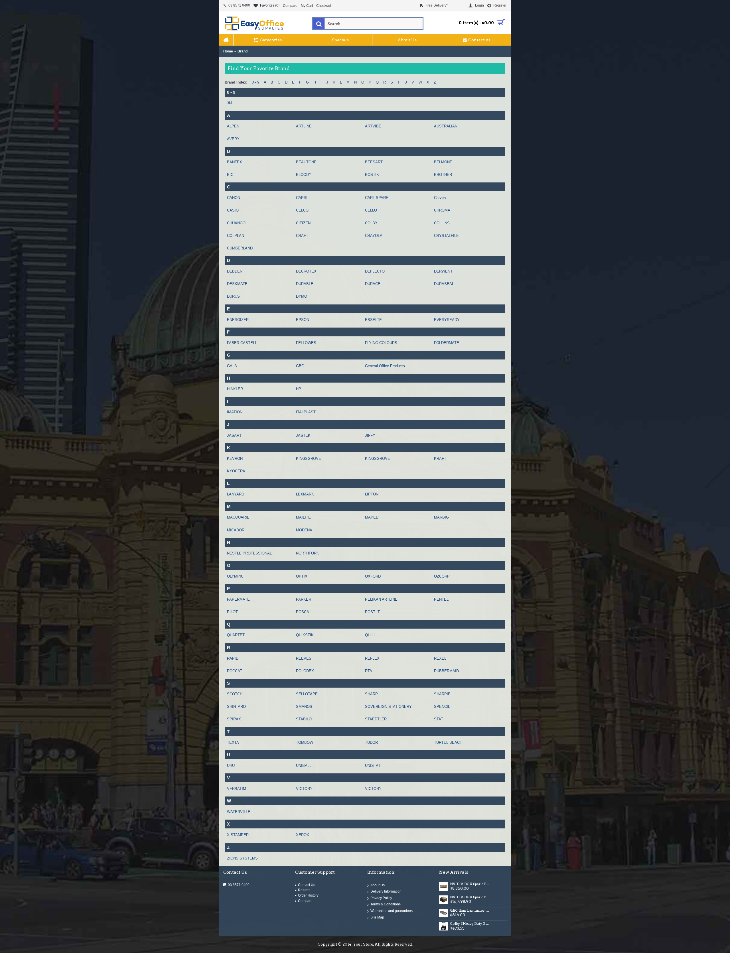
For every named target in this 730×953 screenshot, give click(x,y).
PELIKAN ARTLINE (381, 599)
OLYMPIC (235, 576)
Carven (440, 198)
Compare (305, 901)
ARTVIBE (373, 126)
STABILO (304, 719)
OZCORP (442, 576)
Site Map (377, 917)
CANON (233, 198)
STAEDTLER (376, 719)
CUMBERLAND (240, 248)
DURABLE (304, 284)
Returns (304, 890)
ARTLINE (304, 126)
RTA (368, 671)
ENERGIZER (238, 320)
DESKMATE (237, 284)
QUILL (370, 635)
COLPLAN (235, 235)
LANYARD (235, 494)
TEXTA (233, 742)
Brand (243, 51)
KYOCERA (236, 471)
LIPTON (371, 494)
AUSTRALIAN (445, 126)
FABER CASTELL (242, 343)
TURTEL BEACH (448, 742)
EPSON (302, 320)
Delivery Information (386, 892)
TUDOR (371, 742)
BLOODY (303, 174)
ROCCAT (234, 671)
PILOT (232, 612)
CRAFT (302, 235)
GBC (300, 366)
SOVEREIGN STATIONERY (388, 706)
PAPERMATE (238, 599)
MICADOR (235, 530)
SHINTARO (236, 706)
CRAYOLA (373, 235)
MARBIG (441, 517)
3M (229, 103)
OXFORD (373, 576)
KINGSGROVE (308, 458)
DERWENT (443, 271)
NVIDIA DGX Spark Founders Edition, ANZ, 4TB (470, 884)
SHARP (371, 694)
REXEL (440, 658)
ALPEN (233, 126)
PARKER (303, 599)
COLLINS (442, 223)
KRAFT (440, 458)
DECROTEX (306, 271)
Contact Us (306, 885)
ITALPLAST (306, 412)
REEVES (303, 658)
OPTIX (301, 576)
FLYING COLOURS (381, 343)
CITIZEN (303, 223)
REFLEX (372, 658)
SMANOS (304, 706)
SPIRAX (234, 719)
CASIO (233, 210)
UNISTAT (372, 765)
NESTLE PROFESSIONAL (249, 553)
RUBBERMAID (446, 671)
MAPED (371, 517)
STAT (438, 719)
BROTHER (443, 174)
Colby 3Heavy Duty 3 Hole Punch (470, 924)
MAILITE (303, 517)
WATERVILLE (238, 812)
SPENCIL (442, 706)
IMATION (234, 412)
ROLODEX (305, 671)
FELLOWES (306, 343)
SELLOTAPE (307, 694)
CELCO (302, 210)
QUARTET (236, 635)
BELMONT (443, 162)
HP (298, 389)
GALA (232, 366)
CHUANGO (236, 223)
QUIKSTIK (305, 635)
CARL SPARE (376, 198)
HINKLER (235, 389)
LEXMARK (305, 494)
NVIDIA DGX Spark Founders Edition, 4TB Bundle (470, 897)
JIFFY (370, 435)
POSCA (302, 612)
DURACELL (374, 284)
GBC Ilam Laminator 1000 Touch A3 (470, 911)
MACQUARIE (238, 517)
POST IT (372, 612)
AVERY (233, 139)
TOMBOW (304, 742)
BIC (230, 174)
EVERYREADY (447, 320)
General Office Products (385, 366)
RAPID (232, 658)
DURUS (233, 296)
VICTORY (304, 789)
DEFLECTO (375, 271)
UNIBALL (303, 765)
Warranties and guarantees (391, 911)
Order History (308, 895)
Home (228, 51)
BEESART (374, 162)
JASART (234, 435)
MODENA (304, 530)
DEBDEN (234, 271)
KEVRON (235, 458)
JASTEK (303, 435)
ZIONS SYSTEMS (242, 858)
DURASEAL (444, 284)
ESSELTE (373, 320)
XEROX (302, 835)
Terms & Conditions (385, 905)
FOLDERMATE (446, 343)
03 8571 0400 (239, 885)
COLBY (371, 223)
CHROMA (442, 210)
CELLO (371, 210)
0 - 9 (255, 82)
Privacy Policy (381, 898)
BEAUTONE (306, 162)
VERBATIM (236, 789)
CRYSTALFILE (446, 235)
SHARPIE (442, 694)
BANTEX (234, 162)
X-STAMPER (238, 835)
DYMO (301, 296)
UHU (231, 765)
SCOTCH (234, 694)
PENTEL (441, 599)
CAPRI (301, 198)
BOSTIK (372, 174)
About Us (377, 885)
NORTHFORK (307, 553)
